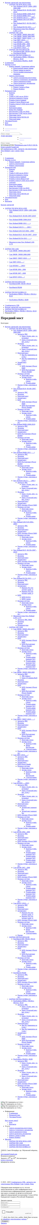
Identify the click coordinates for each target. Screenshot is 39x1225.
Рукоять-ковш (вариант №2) (30, 662)
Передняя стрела (15, 115)
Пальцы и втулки (23, 373)
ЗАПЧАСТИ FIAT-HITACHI (19, 49)
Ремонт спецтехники (16, 85)
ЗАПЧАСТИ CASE (16, 32)
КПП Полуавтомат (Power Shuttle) (28, 371)
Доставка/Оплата (11, 121)
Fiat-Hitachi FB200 (19, 53)
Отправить (5, 1221)
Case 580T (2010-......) (20, 40)
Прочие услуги (10, 64)
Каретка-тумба (31, 743)
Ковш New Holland (15, 110)
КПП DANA (26, 597)
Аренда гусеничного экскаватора (25, 79)
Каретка (12, 93)
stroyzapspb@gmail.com (10, 147)
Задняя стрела (26, 377)
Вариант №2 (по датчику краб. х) (27, 592)
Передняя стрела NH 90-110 (19, 117)
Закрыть (4, 1223)
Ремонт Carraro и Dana (21, 87)
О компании (9, 63)
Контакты (8, 125)
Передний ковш (14, 119)
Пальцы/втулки (10, 91)
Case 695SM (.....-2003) (21, 42)
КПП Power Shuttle (24, 764)
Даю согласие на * (19, 1218)
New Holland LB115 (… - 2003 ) (24, 17)
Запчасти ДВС (22, 334)
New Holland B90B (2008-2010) (24, 14)
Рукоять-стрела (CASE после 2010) (21, 104)
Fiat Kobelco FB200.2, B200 (23, 61)
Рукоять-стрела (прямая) (17, 100)
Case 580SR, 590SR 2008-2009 (24, 36)
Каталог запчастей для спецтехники (18, 2)
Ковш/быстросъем (30, 746)
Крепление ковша (15, 108)
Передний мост (22, 353)
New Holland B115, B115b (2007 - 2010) (23, 235)
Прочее (20, 623)
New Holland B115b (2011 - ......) (24, 27)
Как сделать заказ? (11, 1120)
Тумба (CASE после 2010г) (18, 96)
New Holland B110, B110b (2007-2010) (22, 216)
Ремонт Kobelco (19, 89)
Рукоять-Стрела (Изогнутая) (19, 102)
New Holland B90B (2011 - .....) (24, 16)
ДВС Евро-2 (26, 676)
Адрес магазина (6, 136)
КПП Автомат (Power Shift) (27, 505)
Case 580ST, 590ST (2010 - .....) (24, 38)
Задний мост (21, 362)
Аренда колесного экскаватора (24, 83)
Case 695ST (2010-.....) (21, 48)
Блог (6, 123)
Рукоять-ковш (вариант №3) (30, 665)
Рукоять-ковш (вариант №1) (30, 658)
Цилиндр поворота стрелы (18, 98)
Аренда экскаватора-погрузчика (24, 78)
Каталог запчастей (7, 205)
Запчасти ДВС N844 (24, 620)
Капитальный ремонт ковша (23, 68)
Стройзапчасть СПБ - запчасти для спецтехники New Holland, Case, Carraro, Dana (18, 1183)
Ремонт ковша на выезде (22, 70)
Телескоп (12, 106)
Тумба (11, 94)
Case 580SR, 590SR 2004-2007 (24, 34)
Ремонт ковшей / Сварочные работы (22, 66)
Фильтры (20, 343)
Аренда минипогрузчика (22, 81)
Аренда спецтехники (16, 76)
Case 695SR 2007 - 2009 (21, 46)
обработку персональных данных (15, 1219)
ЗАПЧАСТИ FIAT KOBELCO (20, 55)
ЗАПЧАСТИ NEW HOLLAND (20, 4)
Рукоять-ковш (30, 383)
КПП (19, 364)
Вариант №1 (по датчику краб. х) (27, 588)
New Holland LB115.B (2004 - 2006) (21, 231)
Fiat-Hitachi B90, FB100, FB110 (24, 51)
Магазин (8, 1139)
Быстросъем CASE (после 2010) (20, 113)
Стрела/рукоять (31, 749)
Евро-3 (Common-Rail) (29, 678)
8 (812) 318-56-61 (7, 1160)
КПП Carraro (26, 599)
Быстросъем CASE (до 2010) (19, 111)
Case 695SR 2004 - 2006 (21, 44)
